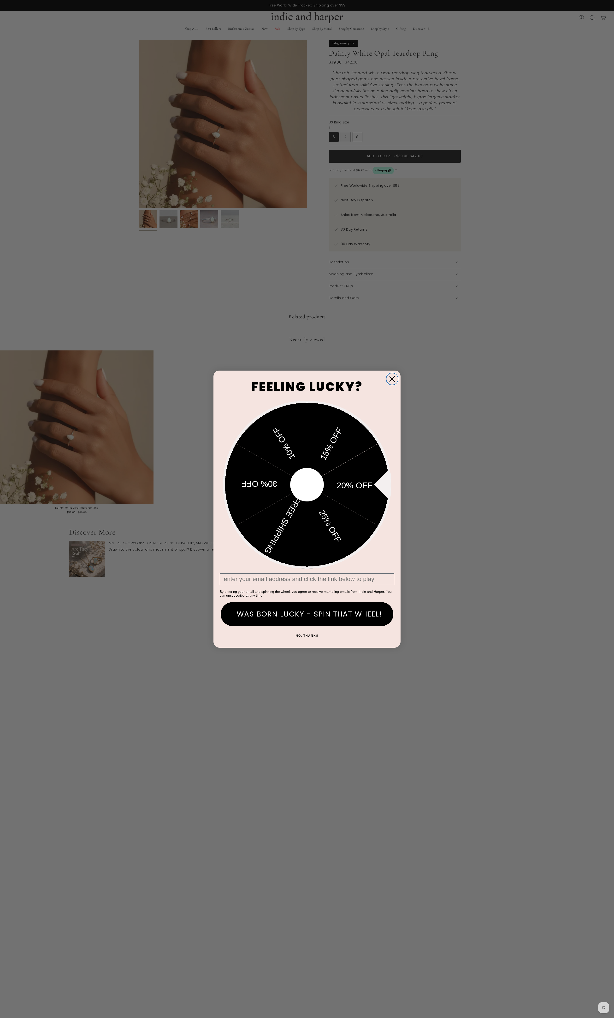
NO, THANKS (307, 635)
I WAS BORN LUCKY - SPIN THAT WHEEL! (307, 614)
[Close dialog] (392, 379)
